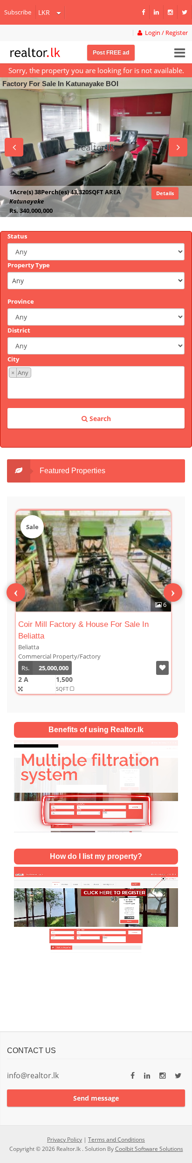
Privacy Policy (64, 1139)
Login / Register (165, 33)
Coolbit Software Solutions (149, 1149)
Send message (96, 1098)
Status (17, 236)
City (13, 359)
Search (99, 418)
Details (165, 202)
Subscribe (17, 12)
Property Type (28, 265)
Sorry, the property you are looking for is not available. (96, 70)
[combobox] (96, 382)
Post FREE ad (111, 52)
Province (20, 301)
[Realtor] (35, 51)
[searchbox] (97, 387)
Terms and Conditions (116, 1139)
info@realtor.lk (33, 1075)
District (18, 330)
